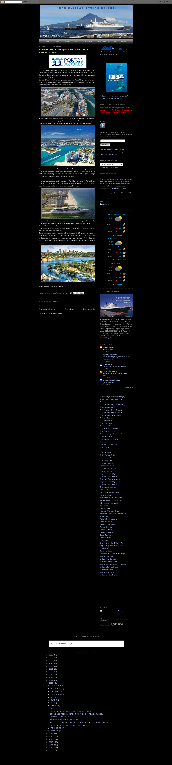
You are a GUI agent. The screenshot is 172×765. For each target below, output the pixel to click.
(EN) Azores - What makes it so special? (114, 96)
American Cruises (106, 436)
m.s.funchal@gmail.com (108, 338)
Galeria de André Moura (111, 380)
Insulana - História (106, 495)
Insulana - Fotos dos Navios (109, 492)
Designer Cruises (106, 471)
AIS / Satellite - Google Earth (110, 428)
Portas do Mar (105, 516)
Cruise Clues (104, 447)
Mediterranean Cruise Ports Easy (111, 500)
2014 (51, 736)
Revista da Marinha (106, 532)
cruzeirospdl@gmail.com (108, 154)
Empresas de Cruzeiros (108, 487)
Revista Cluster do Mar (108, 524)
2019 (51, 675)
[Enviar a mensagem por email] (74, 293)
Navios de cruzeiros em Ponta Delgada (69, 725)
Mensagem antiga (89, 309)
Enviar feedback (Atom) (56, 313)
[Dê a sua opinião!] (76, 293)
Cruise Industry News (107, 450)
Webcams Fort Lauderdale (109, 567)
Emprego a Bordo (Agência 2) (110, 476)
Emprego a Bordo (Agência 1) (110, 474)
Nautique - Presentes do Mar (109, 511)
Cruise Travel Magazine (108, 458)
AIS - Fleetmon (105, 402)
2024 (51, 660)
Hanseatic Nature (108, 382)
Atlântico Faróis (108, 347)
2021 (51, 669)
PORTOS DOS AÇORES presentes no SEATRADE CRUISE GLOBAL (63, 51)
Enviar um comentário (46, 306)
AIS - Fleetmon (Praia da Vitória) (111, 412)
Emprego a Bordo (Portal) (108, 484)
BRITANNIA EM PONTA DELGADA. (64, 720)
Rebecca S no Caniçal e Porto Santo (114, 366)
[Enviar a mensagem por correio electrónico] (71, 293)
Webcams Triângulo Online (109, 575)
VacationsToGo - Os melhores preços (112, 554)
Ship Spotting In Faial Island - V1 (111, 543)
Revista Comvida (106, 527)
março (54, 708)
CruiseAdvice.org (106, 460)
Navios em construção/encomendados (113, 514)
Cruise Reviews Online (107, 455)
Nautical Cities (105, 508)
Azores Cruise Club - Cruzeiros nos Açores (86, 8)
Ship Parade (104, 540)
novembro (56, 689)
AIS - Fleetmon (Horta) (107, 407)
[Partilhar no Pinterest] (83, 293)
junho (54, 700)
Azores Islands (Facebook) (109, 439)
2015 (51, 734)
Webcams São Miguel (107, 572)
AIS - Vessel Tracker (107, 426)
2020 (51, 672)
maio (53, 703)
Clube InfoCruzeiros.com (108, 444)
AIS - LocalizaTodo (106, 418)
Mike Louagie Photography (109, 503)
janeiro (55, 731)
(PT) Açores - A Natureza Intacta (111, 98)
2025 (51, 658)
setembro (56, 694)
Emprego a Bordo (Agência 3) (110, 479)
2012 (51, 742)
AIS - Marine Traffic (106, 421)
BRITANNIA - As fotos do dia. (63, 717)
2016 (51, 683)
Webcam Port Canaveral (108, 559)
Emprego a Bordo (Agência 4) (110, 482)
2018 (51, 677)
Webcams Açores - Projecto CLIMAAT (113, 564)
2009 (51, 750)
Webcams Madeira (106, 570)
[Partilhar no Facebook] (81, 293)
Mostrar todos (129, 387)
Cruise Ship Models (109, 371)
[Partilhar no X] (78, 293)
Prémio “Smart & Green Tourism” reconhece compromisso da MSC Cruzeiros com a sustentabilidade (116, 358)
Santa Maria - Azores (107, 535)
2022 (51, 666)
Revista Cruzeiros (106, 530)
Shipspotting (104, 548)
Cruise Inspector (105, 452)
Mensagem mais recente (47, 309)
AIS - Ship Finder (106, 423)
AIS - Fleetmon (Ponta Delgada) (111, 410)
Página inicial (69, 309)
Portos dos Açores (106, 522)
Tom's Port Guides (106, 551)
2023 (51, 663)
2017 (51, 680)
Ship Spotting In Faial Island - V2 (111, 546)
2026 (51, 655)
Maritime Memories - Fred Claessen (112, 498)
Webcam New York (106, 556)
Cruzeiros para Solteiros (108, 468)
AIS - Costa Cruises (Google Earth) (112, 399)
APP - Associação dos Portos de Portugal (114, 434)
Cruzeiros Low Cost (106, 463)
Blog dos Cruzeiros (109, 354)
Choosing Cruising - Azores (109, 442)
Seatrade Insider (105, 538)
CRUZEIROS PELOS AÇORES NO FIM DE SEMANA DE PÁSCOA (77, 714)
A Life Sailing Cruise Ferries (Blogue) (112, 397)
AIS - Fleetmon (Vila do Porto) (110, 415)
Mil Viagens (104, 506)
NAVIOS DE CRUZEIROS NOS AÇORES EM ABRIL (71, 711)
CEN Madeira (107, 365)
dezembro (56, 686)
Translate (116, 167)
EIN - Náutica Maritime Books (120, 333)
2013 (51, 739)
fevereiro (56, 728)
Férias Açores (104, 490)
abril (54, 706)
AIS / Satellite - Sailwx (107, 431)
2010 (51, 748)
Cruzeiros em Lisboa (107, 466)
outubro (55, 691)
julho (54, 697)
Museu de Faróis (107, 349)
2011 (51, 745)
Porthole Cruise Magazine (108, 519)
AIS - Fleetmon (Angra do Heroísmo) (112, 404)
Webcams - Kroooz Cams (108, 561)
